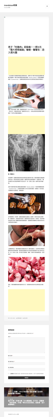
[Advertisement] (26, 66)
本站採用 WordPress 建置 (13, 414)
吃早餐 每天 (19, 318)
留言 (9, 336)
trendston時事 (10, 5)
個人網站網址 (11, 367)
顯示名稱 (10, 355)
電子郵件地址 (11, 361)
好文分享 (25, 318)
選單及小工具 (47, 6)
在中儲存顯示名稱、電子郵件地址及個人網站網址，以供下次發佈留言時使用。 (27, 373)
